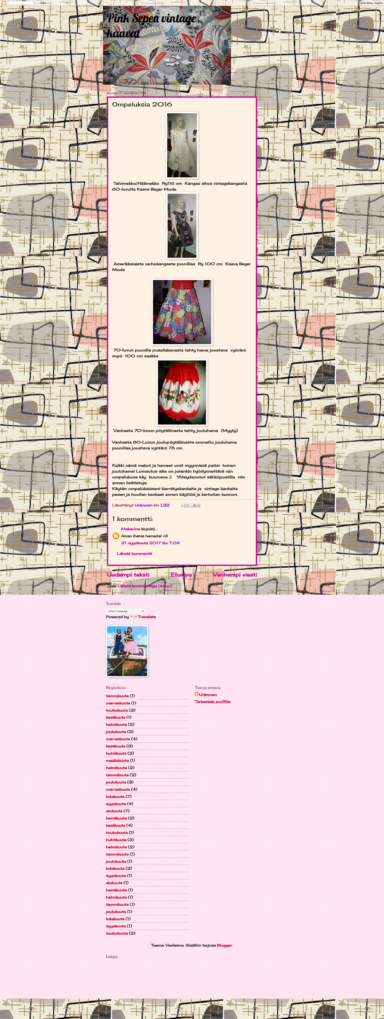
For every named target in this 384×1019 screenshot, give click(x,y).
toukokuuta (117, 710)
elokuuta (114, 811)
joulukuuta (116, 731)
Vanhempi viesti (235, 574)
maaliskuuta (117, 760)
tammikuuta (117, 696)
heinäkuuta (116, 818)
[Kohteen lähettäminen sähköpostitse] (183, 506)
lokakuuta (115, 796)
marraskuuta (118, 703)
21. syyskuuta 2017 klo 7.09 (150, 543)
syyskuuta (116, 803)
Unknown (208, 694)
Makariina (130, 529)
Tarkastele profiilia (212, 701)
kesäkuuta (115, 717)
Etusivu (181, 574)
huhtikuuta (116, 753)
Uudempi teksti (128, 574)
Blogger (224, 945)
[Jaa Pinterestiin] (199, 506)
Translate (147, 616)
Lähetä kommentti (134, 553)
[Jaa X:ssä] (191, 506)
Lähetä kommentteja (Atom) (145, 586)
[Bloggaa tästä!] (187, 506)
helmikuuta (116, 724)
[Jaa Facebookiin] (195, 506)
